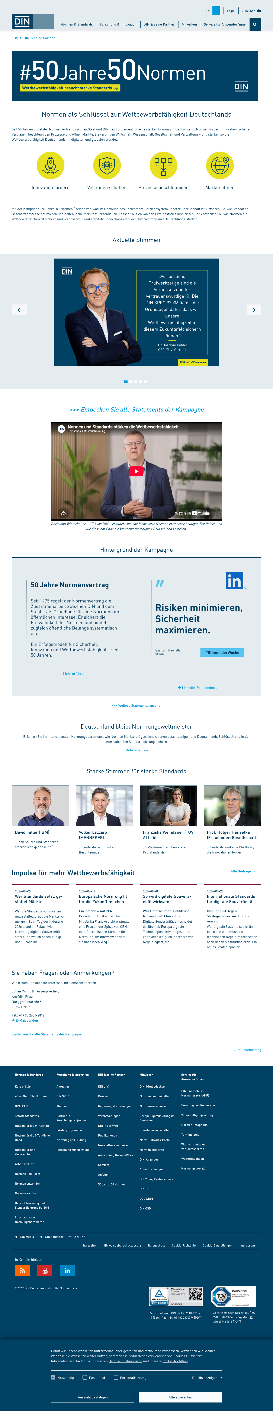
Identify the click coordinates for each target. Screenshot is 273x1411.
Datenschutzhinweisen (125, 1360)
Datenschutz (156, 1245)
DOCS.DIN (146, 1198)
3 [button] (135, 381)
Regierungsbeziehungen (115, 1106)
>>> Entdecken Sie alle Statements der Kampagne (136, 409)
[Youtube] (44, 1270)
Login (231, 11)
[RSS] (22, 1270)
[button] (207, 1377)
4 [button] (140, 381)
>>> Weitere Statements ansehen (137, 705)
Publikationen (107, 1135)
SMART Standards (27, 1116)
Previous (19, 310)
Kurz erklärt (23, 1086)
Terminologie (190, 1134)
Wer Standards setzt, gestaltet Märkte (39, 898)
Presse (103, 1096)
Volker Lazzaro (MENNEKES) (93, 834)
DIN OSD (145, 1208)
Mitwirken (189, 24)
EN (208, 11)
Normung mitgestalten (155, 1096)
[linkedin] (67, 1270)
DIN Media (27, 1236)
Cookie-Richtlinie (175, 1360)
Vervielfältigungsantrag (197, 1115)
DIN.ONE (145, 1189)
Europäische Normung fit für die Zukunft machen (103, 898)
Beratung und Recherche (198, 1105)
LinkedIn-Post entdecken (201, 687)
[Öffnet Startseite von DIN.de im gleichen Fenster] (33, 19)
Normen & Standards (76, 24)
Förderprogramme (69, 1130)
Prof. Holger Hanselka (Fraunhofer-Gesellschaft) (232, 834)
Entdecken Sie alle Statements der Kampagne (47, 1034)
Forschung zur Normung (73, 1149)
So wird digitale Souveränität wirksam (167, 898)
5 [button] (145, 381)
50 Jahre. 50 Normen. (112, 1184)
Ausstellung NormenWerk (115, 1155)
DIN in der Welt (108, 1125)
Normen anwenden (28, 1183)
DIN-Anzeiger (149, 1159)
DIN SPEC (21, 1106)
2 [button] (130, 381)
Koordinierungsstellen (155, 1130)
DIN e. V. (103, 1086)
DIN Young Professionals (156, 1179)
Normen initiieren (152, 1149)
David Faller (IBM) (32, 832)
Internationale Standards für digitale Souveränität (231, 898)
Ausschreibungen (152, 1169)
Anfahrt (103, 1174)
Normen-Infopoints (194, 1125)
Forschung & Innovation (118, 24)
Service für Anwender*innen (226, 24)
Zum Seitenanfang (247, 1050)
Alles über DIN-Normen (31, 1096)
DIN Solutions (54, 1236)
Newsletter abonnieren (113, 1145)
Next (253, 310)
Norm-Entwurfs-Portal (155, 1140)
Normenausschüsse (153, 1106)
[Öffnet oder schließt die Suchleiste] (255, 24)
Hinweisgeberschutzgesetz (122, 1245)
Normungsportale (193, 1168)
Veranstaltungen (109, 1116)
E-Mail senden (27, 1020)
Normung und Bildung (71, 1140)
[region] (136, 1368)
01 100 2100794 (183, 1317)
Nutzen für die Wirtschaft (32, 1125)
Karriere (104, 1165)
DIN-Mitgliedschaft (152, 1086)
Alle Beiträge (241, 871)
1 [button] (126, 381)
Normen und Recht (27, 1173)
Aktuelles (63, 1086)
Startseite (89, 1245)
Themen (62, 1106)
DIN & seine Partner (159, 24)
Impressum (247, 1245)
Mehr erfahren (74, 673)
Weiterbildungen (192, 1158)
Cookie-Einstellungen (217, 1245)
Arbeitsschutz (24, 1164)
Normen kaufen (25, 1193)
